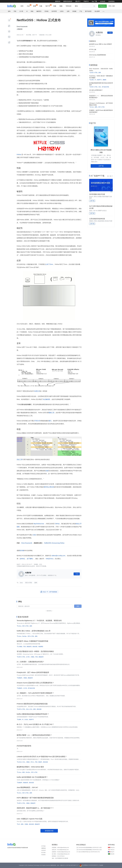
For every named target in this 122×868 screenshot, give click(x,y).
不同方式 (37, 421)
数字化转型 (88, 11)
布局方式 (37, 391)
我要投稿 (43, 848)
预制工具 (51, 412)
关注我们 (43, 854)
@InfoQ (22, 558)
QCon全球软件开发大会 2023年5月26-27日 (89, 851)
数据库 (20, 678)
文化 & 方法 (29, 709)
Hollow (19, 154)
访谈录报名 (111, 1)
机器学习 (31, 719)
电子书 (48, 6)
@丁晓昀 (30, 558)
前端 (32, 11)
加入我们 (43, 852)
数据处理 (29, 646)
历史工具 (19, 459)
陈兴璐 (22, 550)
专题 (40, 6)
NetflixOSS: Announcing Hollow (54, 543)
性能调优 (40, 646)
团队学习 (77, 1)
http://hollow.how (38, 523)
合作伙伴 (43, 850)
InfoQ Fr (112, 851)
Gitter (35, 535)
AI (27, 11)
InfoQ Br (112, 854)
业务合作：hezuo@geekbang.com (60, 849)
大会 (28, 6)
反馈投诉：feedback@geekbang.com (61, 851)
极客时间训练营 (67, 1)
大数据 (20, 646)
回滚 (47, 470)
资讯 (76, 6)
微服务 (104, 79)
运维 (68, 11)
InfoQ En (112, 847)
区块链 (46, 11)
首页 (22, 6)
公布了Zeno (49, 264)
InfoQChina (49, 558)
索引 (50, 421)
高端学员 (86, 1)
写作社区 (68, 6)
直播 (34, 6)
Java (21, 582)
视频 (60, 6)
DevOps (24, 636)
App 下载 (94, 1)
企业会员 (102, 1)
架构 (9, 11)
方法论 (26, 719)
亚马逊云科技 (31, 688)
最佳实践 (35, 646)
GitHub (57, 523)
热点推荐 (97, 11)
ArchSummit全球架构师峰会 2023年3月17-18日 (90, 847)
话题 (54, 6)
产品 (80, 11)
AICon (32, 762)
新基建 (74, 11)
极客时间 (57, 1)
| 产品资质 (100, 865)
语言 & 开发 (28, 582)
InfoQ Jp (112, 849)
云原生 (62, 11)
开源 (15, 11)
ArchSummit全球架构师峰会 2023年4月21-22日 (90, 849)
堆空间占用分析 (49, 487)
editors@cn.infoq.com (58, 555)
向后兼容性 (46, 399)
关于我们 (43, 846)
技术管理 (54, 11)
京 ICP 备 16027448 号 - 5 (71, 865)
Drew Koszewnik (26, 543)
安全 (100, 87)
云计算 (21, 11)
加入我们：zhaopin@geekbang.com (60, 854)
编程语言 (38, 11)
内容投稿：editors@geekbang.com (60, 847)
